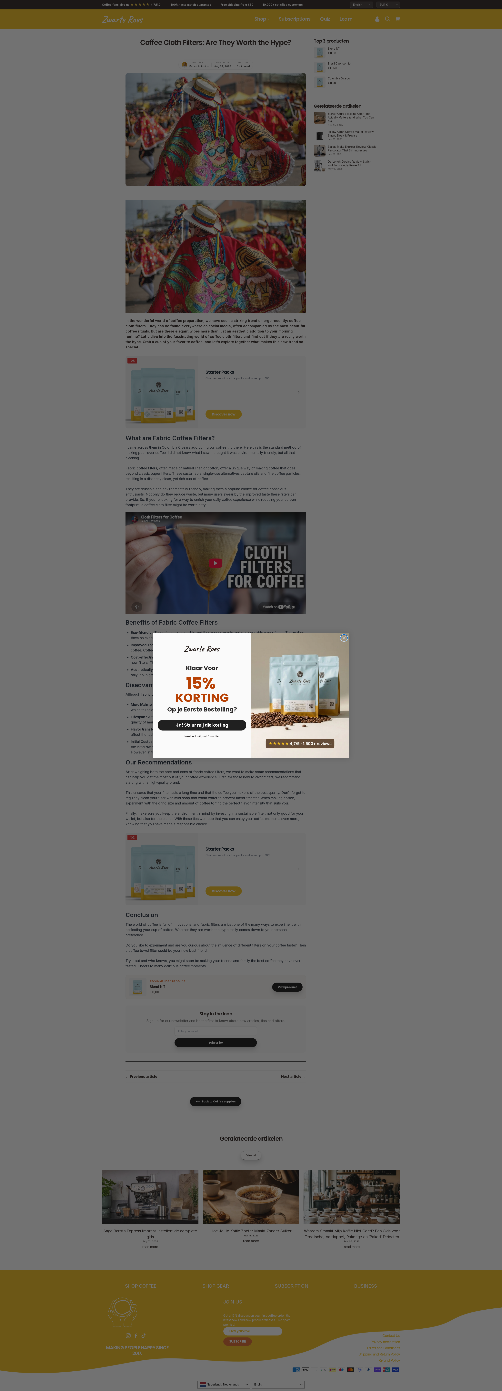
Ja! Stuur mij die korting (202, 725)
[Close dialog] (344, 637)
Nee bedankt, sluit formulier (202, 736)
